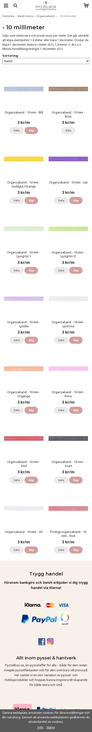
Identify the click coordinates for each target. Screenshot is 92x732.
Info (17, 130)
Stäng (50, 727)
